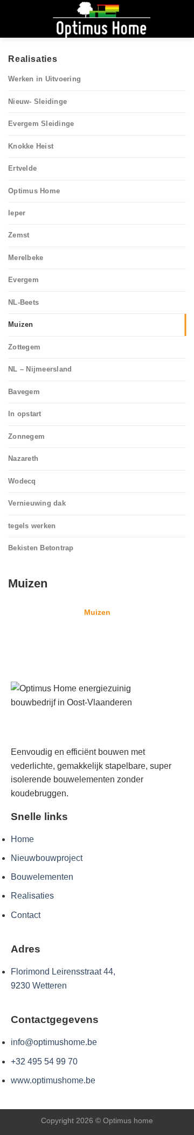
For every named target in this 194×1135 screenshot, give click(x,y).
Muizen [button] (97, 612)
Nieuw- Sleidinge (37, 101)
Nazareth (23, 458)
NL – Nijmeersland (40, 369)
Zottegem (24, 347)
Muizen (20, 324)
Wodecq (22, 481)
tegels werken (32, 526)
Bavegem (24, 392)
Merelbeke (25, 258)
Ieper (16, 213)
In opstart (24, 414)
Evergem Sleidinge (41, 124)
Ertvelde (22, 168)
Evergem (23, 280)
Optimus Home (34, 191)
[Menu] (14, 18)
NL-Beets (23, 302)
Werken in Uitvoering (44, 79)
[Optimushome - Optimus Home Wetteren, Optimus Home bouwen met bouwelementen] (101, 19)
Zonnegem (26, 436)
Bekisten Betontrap (41, 548)
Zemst (18, 235)
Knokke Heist (30, 146)
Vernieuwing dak (37, 503)
